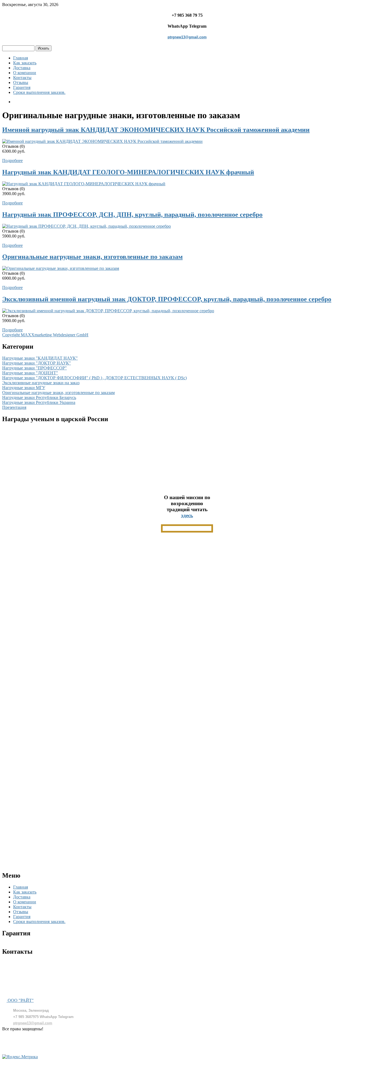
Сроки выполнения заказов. (39, 92)
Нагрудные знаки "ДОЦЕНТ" (30, 373)
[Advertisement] (187, 615)
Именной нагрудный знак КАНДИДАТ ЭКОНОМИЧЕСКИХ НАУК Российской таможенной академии (156, 129)
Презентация (14, 407)
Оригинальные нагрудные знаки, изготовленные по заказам (92, 256)
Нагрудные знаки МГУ (23, 387)
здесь (187, 515)
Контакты (22, 77)
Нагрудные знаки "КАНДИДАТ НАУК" (40, 358)
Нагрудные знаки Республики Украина (38, 402)
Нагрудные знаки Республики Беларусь (39, 397)
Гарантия (21, 87)
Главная (20, 58)
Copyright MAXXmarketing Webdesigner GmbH (45, 334)
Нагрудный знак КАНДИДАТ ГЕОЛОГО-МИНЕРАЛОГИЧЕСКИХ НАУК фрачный (128, 172)
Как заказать (24, 62)
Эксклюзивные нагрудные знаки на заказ (40, 382)
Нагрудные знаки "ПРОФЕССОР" (34, 368)
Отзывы (20, 82)
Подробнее (12, 160)
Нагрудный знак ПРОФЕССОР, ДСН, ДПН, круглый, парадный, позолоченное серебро (132, 214)
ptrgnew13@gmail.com (187, 37)
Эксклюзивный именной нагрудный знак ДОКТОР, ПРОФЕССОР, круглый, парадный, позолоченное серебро (166, 299)
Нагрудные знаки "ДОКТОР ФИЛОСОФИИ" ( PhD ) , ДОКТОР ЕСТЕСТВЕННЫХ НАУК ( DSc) (94, 377)
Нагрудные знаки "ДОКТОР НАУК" (36, 363)
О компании (24, 72)
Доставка (21, 67)
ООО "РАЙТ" (20, 1000)
